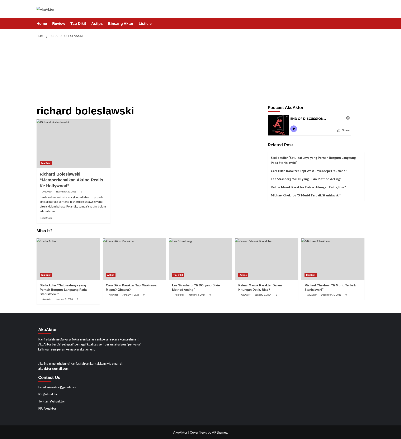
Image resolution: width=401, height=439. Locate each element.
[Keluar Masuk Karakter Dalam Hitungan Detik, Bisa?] (266, 259)
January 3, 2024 (197, 295)
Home (42, 24)
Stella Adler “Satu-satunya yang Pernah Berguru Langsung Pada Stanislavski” (313, 160)
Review (58, 24)
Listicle (145, 24)
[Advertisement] (200, 72)
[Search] (361, 23)
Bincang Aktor (120, 24)
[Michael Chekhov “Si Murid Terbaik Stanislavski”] (332, 259)
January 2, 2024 (263, 295)
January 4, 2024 (130, 295)
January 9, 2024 (64, 299)
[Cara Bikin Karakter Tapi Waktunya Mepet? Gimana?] (134, 259)
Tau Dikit (78, 24)
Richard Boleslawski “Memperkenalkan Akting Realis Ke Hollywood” (71, 180)
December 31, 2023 (331, 295)
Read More (46, 217)
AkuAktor (47, 191)
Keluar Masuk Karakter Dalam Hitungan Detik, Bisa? (308, 187)
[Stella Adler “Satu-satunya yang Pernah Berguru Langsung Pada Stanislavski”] (68, 259)
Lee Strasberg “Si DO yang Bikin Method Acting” (306, 179)
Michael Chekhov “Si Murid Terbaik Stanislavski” (306, 195)
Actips (97, 24)
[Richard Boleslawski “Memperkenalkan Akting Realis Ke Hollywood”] (73, 143)
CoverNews (198, 432)
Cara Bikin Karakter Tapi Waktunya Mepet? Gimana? (308, 171)
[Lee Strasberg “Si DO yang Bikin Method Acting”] (200, 259)
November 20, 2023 (66, 191)
